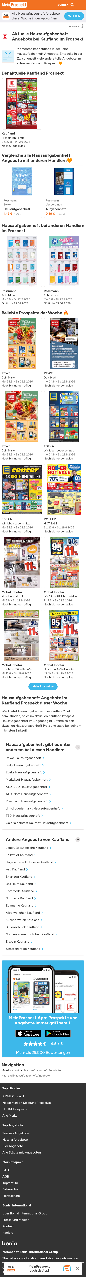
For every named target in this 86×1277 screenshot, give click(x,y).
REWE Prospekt (13, 1096)
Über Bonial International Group (24, 1213)
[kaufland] (5, 36)
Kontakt (8, 1226)
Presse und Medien (15, 1220)
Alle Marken (10, 1115)
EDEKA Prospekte (14, 1109)
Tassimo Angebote (15, 1133)
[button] (80, 5)
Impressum (10, 1183)
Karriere (7, 1233)
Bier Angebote (12, 1146)
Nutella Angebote (15, 1139)
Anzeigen (74, 26)
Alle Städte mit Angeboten (21, 1152)
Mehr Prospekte (43, 686)
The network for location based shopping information (40, 1258)
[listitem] (22, 113)
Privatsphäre (11, 1196)
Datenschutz (11, 1189)
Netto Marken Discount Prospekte (26, 1103)
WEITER (74, 16)
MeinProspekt (10, 1070)
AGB (5, 1176)
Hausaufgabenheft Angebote (42, 1070)
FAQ (5, 1170)
